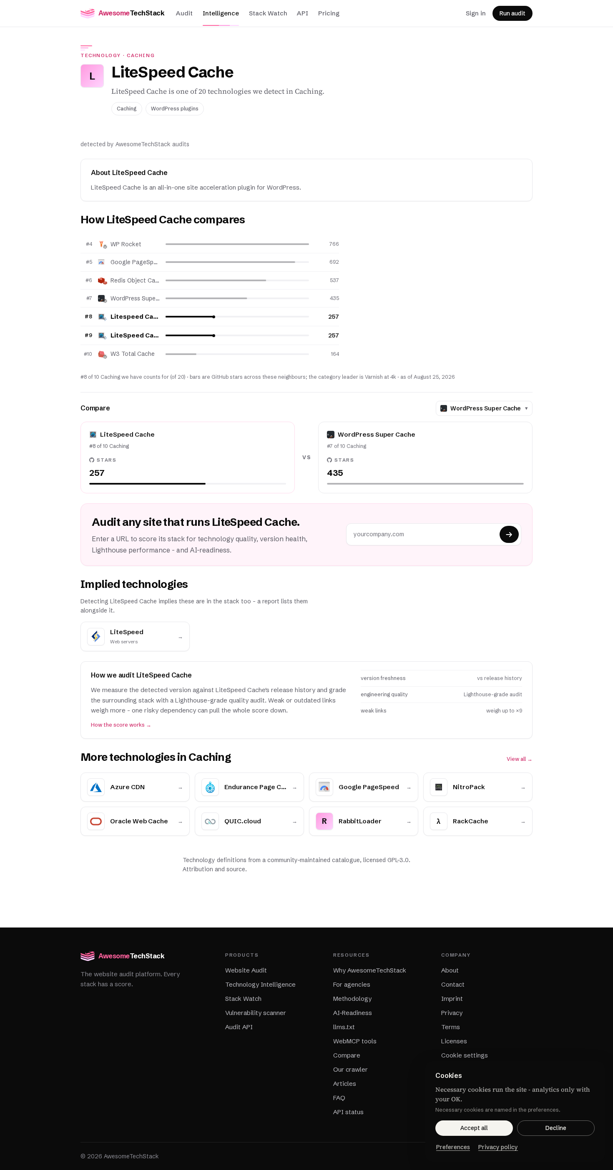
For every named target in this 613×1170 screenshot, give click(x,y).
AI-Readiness (352, 1013)
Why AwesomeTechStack (369, 970)
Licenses (454, 1041)
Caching (141, 55)
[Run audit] (509, 534)
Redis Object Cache (135, 280)
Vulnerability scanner (255, 1013)
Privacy (451, 1013)
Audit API (239, 1027)
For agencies (351, 984)
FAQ (339, 1098)
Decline (555, 1128)
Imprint (452, 998)
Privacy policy (498, 1147)
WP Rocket (126, 244)
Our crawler (350, 1069)
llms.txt (344, 1027)
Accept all (474, 1128)
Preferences (453, 1147)
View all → (520, 759)
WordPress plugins (174, 108)
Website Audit (246, 970)
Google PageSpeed (135, 262)
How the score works (121, 725)
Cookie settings (464, 1055)
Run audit (512, 13)
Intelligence (221, 13)
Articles (344, 1084)
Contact (453, 984)
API (302, 13)
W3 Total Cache (133, 354)
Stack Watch (268, 13)
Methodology (352, 998)
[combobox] (486, 408)
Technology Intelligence (260, 984)
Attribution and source (214, 869)
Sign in (476, 13)
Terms (450, 1027)
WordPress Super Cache (135, 298)
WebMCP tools (355, 1041)
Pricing (328, 13)
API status (348, 1112)
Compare (346, 1055)
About (450, 970)
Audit (184, 13)
